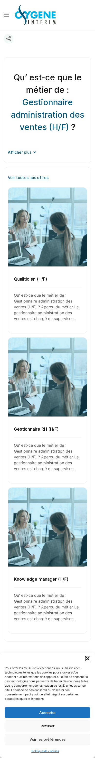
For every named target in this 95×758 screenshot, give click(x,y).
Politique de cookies (45, 751)
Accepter (47, 712)
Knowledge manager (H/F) (41, 579)
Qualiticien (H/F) (30, 279)
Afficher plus (19, 152)
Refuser (48, 726)
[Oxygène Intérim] (35, 14)
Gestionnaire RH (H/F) (36, 429)
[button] (87, 658)
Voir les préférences (47, 739)
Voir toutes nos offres (28, 177)
